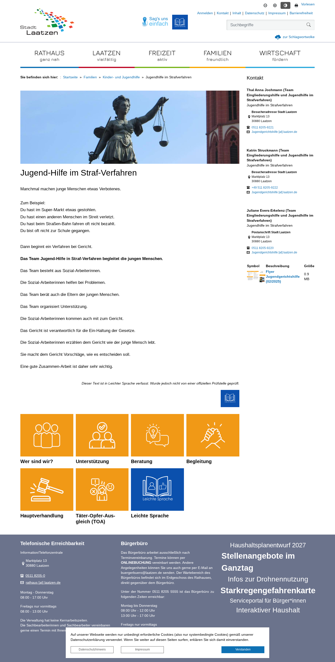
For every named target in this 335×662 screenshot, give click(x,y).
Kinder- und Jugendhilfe (121, 77)
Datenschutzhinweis (92, 649)
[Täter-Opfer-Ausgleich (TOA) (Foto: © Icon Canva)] (102, 489)
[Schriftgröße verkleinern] (265, 5)
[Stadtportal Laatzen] (47, 22)
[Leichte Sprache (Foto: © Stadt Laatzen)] (157, 489)
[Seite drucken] (296, 5)
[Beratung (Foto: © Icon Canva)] (157, 435)
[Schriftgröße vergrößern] (275, 5)
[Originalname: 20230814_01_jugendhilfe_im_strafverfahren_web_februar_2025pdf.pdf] (256, 276)
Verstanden (243, 649)
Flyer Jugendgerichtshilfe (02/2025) (283, 277)
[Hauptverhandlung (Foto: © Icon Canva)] (46, 489)
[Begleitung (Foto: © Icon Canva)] (212, 435)
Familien (90, 77)
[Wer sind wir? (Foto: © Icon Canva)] (46, 435)
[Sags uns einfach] (155, 22)
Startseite (70, 77)
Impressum (142, 649)
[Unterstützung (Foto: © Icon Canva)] (102, 435)
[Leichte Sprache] (180, 22)
